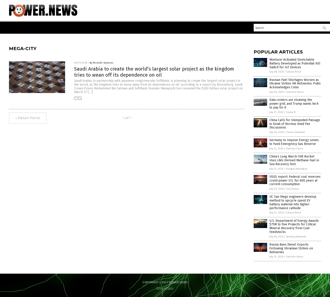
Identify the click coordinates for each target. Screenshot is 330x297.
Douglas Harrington (297, 168)
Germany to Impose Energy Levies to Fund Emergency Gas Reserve (294, 142)
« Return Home (27, 118)
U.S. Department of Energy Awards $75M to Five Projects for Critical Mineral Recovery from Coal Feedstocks (294, 226)
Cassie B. (291, 112)
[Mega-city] (43, 16)
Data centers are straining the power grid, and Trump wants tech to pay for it (294, 103)
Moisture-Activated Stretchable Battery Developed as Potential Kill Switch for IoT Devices (294, 63)
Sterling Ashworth (296, 236)
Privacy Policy (165, 288)
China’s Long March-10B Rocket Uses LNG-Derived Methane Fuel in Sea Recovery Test (294, 160)
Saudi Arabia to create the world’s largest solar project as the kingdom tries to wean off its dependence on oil (154, 72)
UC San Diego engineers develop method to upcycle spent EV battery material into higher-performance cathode (292, 202)
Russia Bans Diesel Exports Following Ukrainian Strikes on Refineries (291, 248)
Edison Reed (293, 71)
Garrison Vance (295, 92)
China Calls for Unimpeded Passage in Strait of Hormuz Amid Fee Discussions (294, 124)
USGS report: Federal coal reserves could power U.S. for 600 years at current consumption (295, 180)
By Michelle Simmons (101, 62)
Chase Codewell (295, 132)
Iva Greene (292, 188)
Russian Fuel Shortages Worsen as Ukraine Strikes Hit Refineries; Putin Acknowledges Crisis (295, 83)
